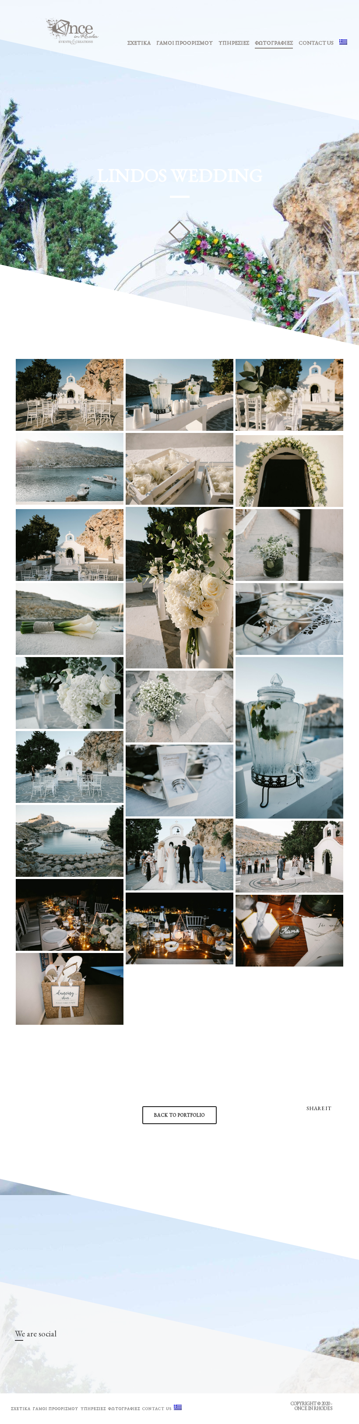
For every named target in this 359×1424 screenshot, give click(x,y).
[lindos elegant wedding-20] (289, 738)
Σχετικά (139, 42)
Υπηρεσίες (233, 42)
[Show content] (179, 232)
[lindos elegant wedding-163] (69, 915)
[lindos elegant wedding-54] (179, 854)
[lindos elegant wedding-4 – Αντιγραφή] (69, 469)
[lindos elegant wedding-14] (289, 545)
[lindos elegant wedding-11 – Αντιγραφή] (179, 587)
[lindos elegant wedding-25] (179, 780)
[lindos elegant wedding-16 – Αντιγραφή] (289, 619)
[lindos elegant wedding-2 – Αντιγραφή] (179, 395)
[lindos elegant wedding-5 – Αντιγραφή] (179, 469)
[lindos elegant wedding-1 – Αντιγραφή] (69, 395)
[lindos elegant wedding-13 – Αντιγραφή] (69, 545)
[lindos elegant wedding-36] (69, 841)
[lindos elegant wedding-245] (69, 989)
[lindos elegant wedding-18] (69, 693)
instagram (35, 1356)
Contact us (316, 42)
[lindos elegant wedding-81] (289, 857)
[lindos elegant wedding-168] (289, 931)
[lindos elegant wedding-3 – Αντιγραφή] (289, 395)
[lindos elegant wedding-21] (179, 706)
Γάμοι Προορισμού (184, 42)
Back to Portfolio (179, 1115)
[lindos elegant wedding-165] (179, 928)
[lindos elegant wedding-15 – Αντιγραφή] (69, 619)
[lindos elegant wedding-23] (69, 767)
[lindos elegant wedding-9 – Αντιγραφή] (289, 471)
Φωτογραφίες (274, 42)
